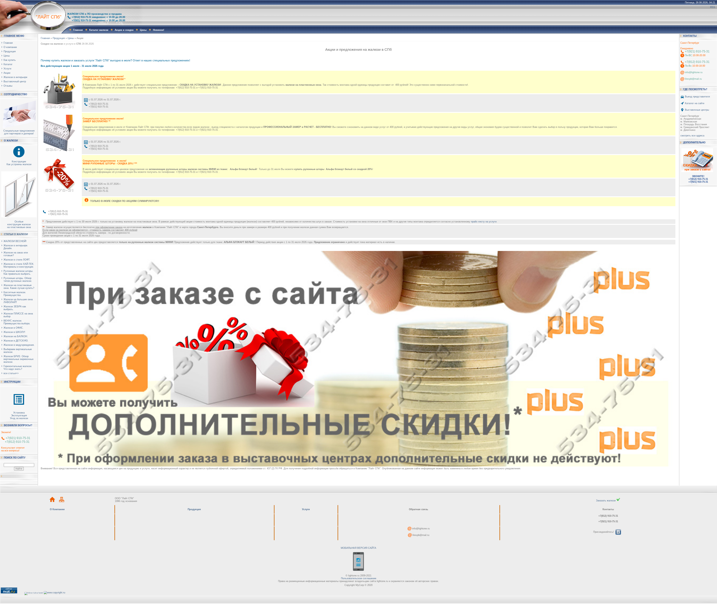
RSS (712, 7)
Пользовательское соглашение (358, 578)
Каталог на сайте (694, 103)
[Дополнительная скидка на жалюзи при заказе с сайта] (698, 159)
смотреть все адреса (692, 135)
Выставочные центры (697, 109)
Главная (45, 38)
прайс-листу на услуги (483, 221)
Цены (71, 38)
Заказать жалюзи (606, 500)
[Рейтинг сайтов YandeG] (33, 593)
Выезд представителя (697, 96)
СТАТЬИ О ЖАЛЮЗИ (16, 234)
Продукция (59, 38)
